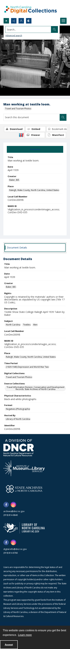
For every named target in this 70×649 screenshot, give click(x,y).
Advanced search (13, 35)
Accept (9, 644)
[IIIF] (21, 135)
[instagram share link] (13, 504)
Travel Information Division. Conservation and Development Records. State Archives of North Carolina (35, 388)
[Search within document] (63, 117)
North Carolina (13, 324)
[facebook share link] (6, 504)
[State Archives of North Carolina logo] (24, 489)
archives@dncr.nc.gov (13, 511)
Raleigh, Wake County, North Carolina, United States (34, 190)
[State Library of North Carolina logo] (24, 528)
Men (35, 324)
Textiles (26, 324)
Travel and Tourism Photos (18, 108)
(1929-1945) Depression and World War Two (27, 366)
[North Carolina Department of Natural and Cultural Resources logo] (18, 447)
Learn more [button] (25, 635)
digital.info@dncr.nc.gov (15, 549)
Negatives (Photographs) (18, 409)
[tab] (35, 149)
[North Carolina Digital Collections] (30, 9)
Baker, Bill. (14, 179)
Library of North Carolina (18, 419)
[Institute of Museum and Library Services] (24, 468)
